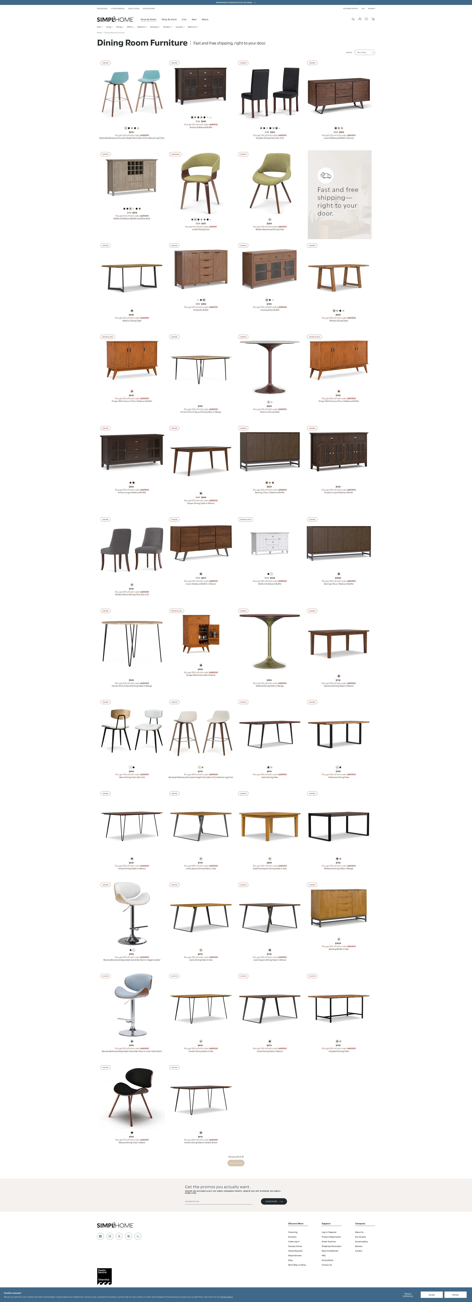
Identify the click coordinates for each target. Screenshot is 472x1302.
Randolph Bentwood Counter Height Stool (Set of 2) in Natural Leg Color (132, 137)
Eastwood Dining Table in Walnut (339, 685)
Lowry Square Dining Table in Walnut (269, 959)
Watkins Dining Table (132, 320)
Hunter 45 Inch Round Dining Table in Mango (132, 685)
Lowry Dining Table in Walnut (270, 1051)
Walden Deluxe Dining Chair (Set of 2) (132, 594)
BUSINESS (371, 8)
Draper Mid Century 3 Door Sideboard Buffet (132, 401)
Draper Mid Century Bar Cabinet (200, 675)
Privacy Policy (227, 1296)
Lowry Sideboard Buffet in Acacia (339, 137)
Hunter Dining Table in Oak (201, 1051)
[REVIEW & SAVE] (132, 360)
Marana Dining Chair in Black (132, 1142)
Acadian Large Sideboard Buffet (338, 492)
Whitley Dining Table (339, 320)
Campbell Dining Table (339, 1051)
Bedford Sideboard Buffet (269, 583)
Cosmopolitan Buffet (269, 309)
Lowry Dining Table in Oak (201, 959)
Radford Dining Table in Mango (270, 685)
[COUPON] (201, 86)
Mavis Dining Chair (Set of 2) (132, 777)
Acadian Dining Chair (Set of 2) (270, 137)
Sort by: (349, 52)
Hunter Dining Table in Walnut (132, 868)
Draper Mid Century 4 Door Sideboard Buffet (339, 401)
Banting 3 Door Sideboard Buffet (270, 492)
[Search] (353, 19)
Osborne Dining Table (270, 411)
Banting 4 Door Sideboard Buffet (339, 583)
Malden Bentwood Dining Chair (270, 229)
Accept (432, 1294)
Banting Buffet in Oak (339, 949)
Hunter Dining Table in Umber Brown (200, 1142)
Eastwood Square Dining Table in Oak (270, 868)
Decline (455, 1294)
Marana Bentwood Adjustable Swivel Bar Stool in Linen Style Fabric (132, 1051)
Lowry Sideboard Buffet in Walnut (201, 583)
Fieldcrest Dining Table (338, 777)
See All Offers (133, 8)
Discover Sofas (149, 8)
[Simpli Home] (115, 19)
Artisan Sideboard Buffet (201, 127)
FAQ (363, 8)
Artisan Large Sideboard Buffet (132, 492)
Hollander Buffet (200, 309)
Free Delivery (102, 8)
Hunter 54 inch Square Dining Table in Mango (201, 411)
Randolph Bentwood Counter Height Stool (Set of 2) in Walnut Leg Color (201, 777)
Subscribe (271, 1201)
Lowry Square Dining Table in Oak (201, 868)
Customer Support (350, 8)
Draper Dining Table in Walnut (200, 503)
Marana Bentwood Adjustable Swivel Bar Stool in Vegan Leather (132, 959)
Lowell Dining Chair (201, 229)
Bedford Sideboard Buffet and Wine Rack (132, 218)
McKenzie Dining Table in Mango (338, 868)
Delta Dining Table (270, 777)
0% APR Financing (118, 8)
